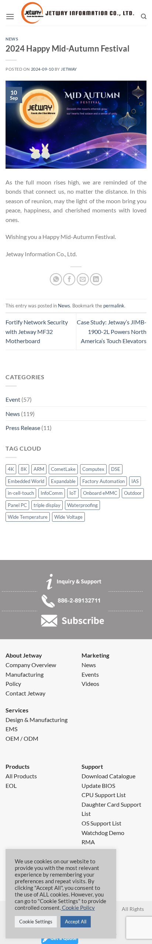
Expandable (63, 481)
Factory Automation (103, 481)
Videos (90, 683)
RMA (88, 841)
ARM (39, 469)
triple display (47, 505)
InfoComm (52, 493)
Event (13, 399)
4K (11, 469)
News (13, 413)
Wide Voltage (68, 517)
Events (90, 674)
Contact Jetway (25, 693)
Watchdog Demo (103, 832)
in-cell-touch (21, 493)
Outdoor (133, 493)
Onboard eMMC (100, 493)
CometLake (63, 469)
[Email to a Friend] (83, 279)
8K (24, 469)
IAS (135, 481)
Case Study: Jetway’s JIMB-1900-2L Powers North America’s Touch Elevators (111, 331)
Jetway (69, 69)
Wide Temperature (28, 517)
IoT (72, 493)
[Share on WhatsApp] (56, 279)
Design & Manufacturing (37, 719)
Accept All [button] (75, 921)
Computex (93, 469)
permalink (113, 306)
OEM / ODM (22, 738)
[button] (10, 16)
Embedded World (26, 481)
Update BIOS (98, 785)
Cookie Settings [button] (35, 921)
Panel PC (17, 505)
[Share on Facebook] (69, 279)
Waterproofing (82, 505)
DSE (115, 469)
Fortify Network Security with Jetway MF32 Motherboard (37, 331)
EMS (11, 728)
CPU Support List (104, 794)
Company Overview (31, 664)
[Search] (143, 16)
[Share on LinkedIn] (96, 279)
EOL (11, 785)
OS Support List (101, 823)
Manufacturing (25, 674)
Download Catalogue (108, 775)
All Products (21, 775)
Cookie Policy (78, 908)
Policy (13, 683)
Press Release (23, 427)
